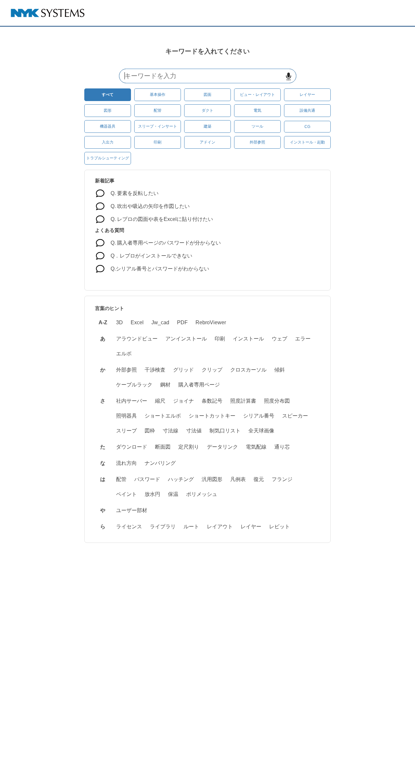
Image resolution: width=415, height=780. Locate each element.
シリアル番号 (258, 416)
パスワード (147, 479)
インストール (248, 338)
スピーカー (295, 416)
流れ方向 (126, 463)
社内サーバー (131, 401)
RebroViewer (211, 322)
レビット (279, 526)
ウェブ (279, 338)
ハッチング (181, 479)
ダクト (207, 110)
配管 (157, 110)
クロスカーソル (248, 370)
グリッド (183, 370)
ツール (257, 126)
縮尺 (160, 401)
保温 (173, 494)
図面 (207, 94)
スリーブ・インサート (157, 126)
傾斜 (279, 370)
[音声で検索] (288, 76)
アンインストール (186, 338)
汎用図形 (212, 479)
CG (307, 126)
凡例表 (238, 479)
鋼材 (165, 384)
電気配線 (256, 447)
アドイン (207, 142)
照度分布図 (277, 401)
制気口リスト (225, 430)
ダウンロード (131, 447)
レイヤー (307, 94)
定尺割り (188, 447)
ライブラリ (163, 526)
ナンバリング (160, 463)
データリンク (222, 447)
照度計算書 (243, 401)
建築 (207, 126)
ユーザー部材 (131, 510)
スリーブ (126, 430)
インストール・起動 (307, 142)
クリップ (212, 370)
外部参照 (257, 142)
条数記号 (212, 401)
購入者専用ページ (199, 384)
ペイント (126, 494)
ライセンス (129, 526)
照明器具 (126, 416)
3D (119, 322)
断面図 (163, 447)
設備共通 (307, 110)
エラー (303, 338)
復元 (259, 479)
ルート (191, 526)
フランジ (282, 479)
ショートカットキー (212, 416)
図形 (108, 110)
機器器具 (107, 126)
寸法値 (194, 430)
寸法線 (170, 430)
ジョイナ (183, 401)
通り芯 (282, 447)
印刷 (157, 142)
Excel (137, 322)
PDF (182, 322)
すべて (107, 94)
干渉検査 (155, 370)
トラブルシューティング (107, 158)
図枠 (150, 430)
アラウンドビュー (137, 338)
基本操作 (157, 94)
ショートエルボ (163, 416)
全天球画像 (261, 430)
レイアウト (220, 526)
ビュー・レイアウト (257, 94)
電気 (257, 110)
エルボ (124, 353)
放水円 (152, 494)
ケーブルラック (134, 384)
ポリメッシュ (201, 494)
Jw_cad (160, 322)
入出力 (107, 142)
